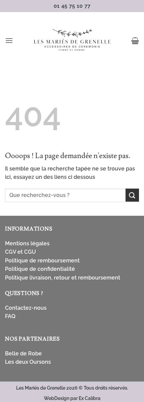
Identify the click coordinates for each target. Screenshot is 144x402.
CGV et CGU (20, 252)
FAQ (10, 316)
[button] (9, 40)
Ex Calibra (89, 398)
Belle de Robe (23, 353)
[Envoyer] (132, 195)
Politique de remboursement (42, 260)
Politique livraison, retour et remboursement (62, 277)
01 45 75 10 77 (72, 6)
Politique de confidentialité (40, 269)
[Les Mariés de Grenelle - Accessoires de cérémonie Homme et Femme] (72, 40)
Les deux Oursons (28, 362)
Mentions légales (27, 243)
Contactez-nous (26, 308)
